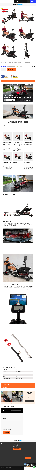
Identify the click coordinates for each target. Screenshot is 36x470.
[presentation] (1, 397)
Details (4, 80)
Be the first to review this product (5, 64)
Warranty (5, 387)
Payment (14, 455)
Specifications (6, 384)
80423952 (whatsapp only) (30, 454)
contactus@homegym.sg (29, 455)
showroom (20, 4)
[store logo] (7, 1)
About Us (2, 454)
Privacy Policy (3, 456)
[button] (11, 403)
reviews (20, 440)
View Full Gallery (29, 400)
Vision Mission (3, 455)
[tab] (18, 81)
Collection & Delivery (16, 456)
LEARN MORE (26, 469)
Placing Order (15, 454)
